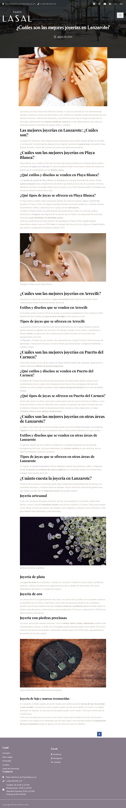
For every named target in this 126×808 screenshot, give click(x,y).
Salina (85, 201)
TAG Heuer (51, 224)
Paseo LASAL (36, 211)
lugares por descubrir (41, 166)
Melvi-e (95, 401)
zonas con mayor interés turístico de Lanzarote (69, 362)
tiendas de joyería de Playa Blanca (38, 180)
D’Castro (35, 340)
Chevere (34, 408)
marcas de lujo (87, 141)
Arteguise (36, 214)
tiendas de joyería (82, 427)
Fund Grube (95, 201)
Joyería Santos (98, 224)
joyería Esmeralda (40, 466)
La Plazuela (25, 340)
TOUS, (100, 313)
